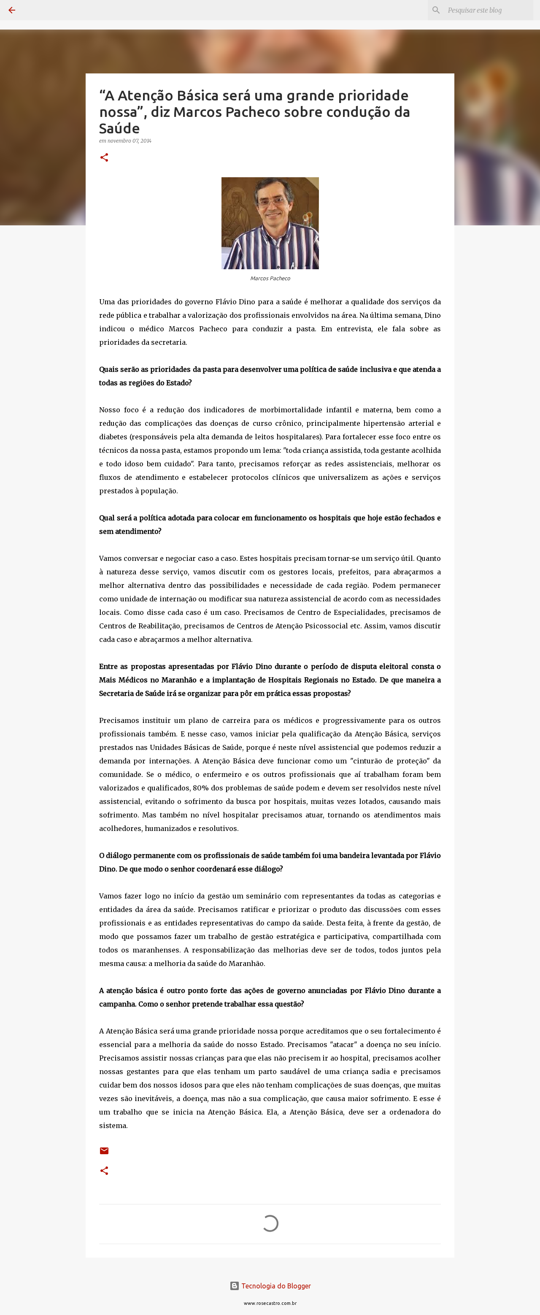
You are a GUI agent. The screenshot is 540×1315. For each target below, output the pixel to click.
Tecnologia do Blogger (275, 1286)
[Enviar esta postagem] (104, 1154)
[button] (104, 158)
